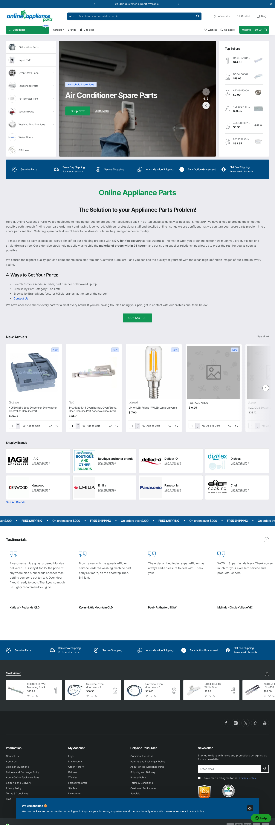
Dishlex (236, 459)
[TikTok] (255, 723)
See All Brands (15, 502)
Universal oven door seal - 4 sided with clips (95, 685)
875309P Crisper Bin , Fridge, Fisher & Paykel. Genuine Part (242, 139)
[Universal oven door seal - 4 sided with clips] (75, 690)
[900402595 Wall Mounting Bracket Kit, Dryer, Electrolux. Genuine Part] (16, 690)
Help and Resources (143, 748)
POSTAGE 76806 (198, 402)
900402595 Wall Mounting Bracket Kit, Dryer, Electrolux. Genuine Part (37, 685)
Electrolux (14, 402)
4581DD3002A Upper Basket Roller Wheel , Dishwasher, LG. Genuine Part (242, 122)
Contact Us (20, 298)
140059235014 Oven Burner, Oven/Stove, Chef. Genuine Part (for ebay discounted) (93, 409)
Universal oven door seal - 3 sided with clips (154, 685)
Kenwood (38, 485)
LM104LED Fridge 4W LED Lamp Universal (153, 407)
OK (250, 808)
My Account (76, 748)
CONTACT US (137, 318)
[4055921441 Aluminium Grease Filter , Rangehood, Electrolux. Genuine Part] (258, 109)
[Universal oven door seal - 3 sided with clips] (134, 690)
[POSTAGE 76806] (213, 372)
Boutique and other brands (115, 459)
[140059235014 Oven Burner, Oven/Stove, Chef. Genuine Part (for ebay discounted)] (93, 372)
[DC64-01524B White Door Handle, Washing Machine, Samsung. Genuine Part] (193, 690)
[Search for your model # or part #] (197, 16)
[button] (179, 4)
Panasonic (171, 485)
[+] (18, 424)
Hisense (252, 402)
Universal (133, 402)
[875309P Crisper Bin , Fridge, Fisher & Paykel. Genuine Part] (258, 141)
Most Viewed (13, 673)
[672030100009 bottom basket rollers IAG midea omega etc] (258, 92)
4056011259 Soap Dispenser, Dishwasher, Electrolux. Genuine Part (33, 409)
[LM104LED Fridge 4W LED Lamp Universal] (153, 372)
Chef (71, 402)
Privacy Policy (195, 811)
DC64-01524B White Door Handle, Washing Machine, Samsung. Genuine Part (214, 685)
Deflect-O (171, 459)
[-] (18, 427)
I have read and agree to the (229, 778)
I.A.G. (35, 459)
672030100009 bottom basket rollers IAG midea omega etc (242, 90)
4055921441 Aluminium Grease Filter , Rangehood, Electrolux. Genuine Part (242, 106)
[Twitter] (245, 723)
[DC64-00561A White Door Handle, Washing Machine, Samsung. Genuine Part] (258, 76)
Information (14, 748)
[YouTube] (265, 723)
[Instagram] (236, 723)
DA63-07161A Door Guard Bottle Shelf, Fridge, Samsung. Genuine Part (242, 57)
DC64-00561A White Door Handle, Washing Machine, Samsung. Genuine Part (242, 74)
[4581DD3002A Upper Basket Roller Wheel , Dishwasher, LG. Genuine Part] (258, 125)
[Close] (271, 4)
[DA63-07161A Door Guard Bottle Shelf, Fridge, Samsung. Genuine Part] (258, 60)
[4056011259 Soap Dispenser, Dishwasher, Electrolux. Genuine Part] (34, 372)
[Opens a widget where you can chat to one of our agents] (261, 818)
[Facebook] (226, 723)
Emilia (102, 485)
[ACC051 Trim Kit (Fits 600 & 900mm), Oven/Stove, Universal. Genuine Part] (252, 690)
